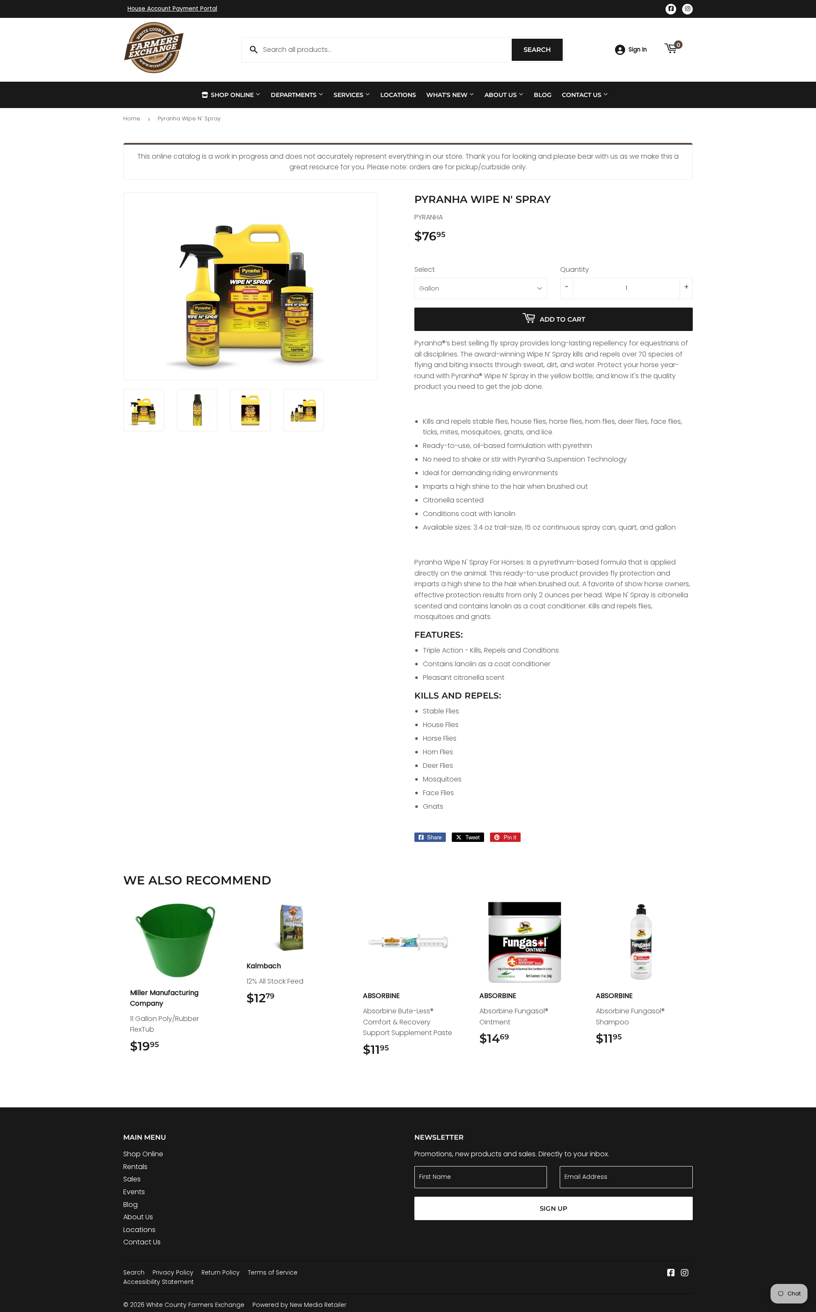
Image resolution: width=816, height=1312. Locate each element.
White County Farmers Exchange (195, 1305)
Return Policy (220, 1272)
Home (131, 118)
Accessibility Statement (158, 1282)
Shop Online (232, 94)
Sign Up (553, 1208)
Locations (398, 94)
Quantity (574, 269)
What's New (447, 94)
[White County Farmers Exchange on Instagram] (684, 1273)
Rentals (135, 1167)
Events (134, 1192)
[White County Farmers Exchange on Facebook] (671, 1273)
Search (543, 50)
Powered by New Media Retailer (299, 1305)
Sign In (638, 50)
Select (424, 269)
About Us (501, 94)
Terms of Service (273, 1272)
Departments (294, 94)
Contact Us (582, 94)
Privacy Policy (173, 1272)
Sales (132, 1179)
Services (349, 94)
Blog (543, 94)
